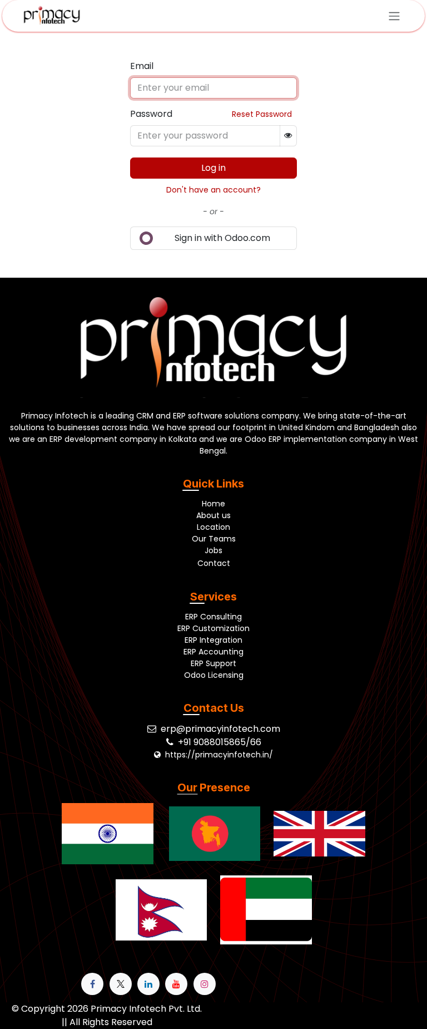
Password (151, 113)
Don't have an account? (213, 189)
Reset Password (262, 114)
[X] (121, 984)
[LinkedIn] (148, 984)
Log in (213, 167)
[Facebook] (92, 984)
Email (141, 66)
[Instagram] (204, 984)
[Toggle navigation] (394, 15)
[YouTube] (176, 984)
